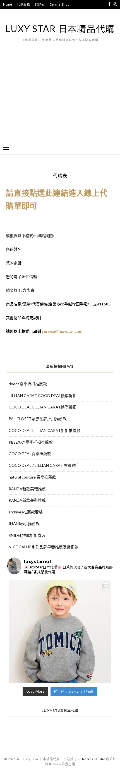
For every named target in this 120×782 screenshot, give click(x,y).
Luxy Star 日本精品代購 (60, 28)
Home (7, 4)
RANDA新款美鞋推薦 (27, 488)
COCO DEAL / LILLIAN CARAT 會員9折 (43, 465)
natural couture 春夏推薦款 (32, 477)
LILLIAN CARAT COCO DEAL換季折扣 (42, 395)
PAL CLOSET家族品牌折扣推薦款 (38, 418)
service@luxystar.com (62, 331)
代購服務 (23, 4)
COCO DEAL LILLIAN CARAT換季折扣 (42, 407)
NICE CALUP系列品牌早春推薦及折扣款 (43, 546)
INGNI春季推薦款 (24, 523)
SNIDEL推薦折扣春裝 (27, 535)
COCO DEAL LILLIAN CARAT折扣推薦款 (44, 430)
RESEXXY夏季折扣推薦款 (31, 442)
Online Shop (59, 4)
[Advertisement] (60, 100)
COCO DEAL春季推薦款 (30, 453)
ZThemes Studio (91, 759)
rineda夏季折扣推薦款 (28, 383)
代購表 (40, 4)
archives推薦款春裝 (26, 512)
